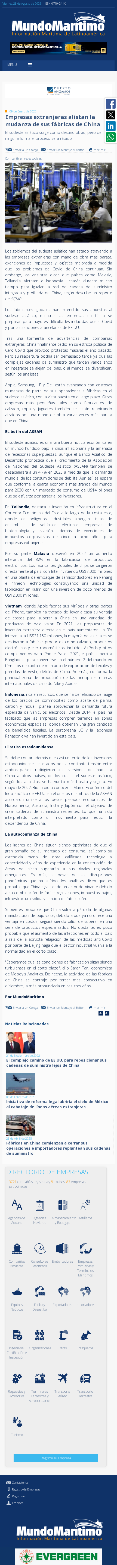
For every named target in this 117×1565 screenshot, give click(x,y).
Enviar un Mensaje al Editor (65, 150)
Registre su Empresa (56, 1458)
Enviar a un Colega (25, 150)
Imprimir (99, 150)
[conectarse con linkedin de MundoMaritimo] (111, 126)
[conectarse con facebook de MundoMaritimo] (111, 104)
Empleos (17, 1503)
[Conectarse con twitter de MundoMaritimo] (111, 115)
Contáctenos (20, 1482)
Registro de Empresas (26, 1489)
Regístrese (18, 1496)
